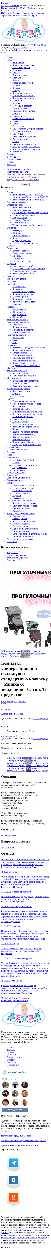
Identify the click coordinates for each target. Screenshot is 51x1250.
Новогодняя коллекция (23, 401)
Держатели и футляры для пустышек (30, 212)
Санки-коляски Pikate (22, 488)
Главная (10, 57)
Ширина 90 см (19, 317)
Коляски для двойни (22, 299)
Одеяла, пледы (19, 116)
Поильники (18, 258)
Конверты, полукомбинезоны (26, 444)
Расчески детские (20, 531)
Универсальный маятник (24, 360)
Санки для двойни (21, 493)
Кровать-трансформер (23, 363)
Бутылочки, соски (21, 67)
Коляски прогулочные (23, 294)
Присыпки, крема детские (25, 529)
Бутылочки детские (21, 207)
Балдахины (17, 324)
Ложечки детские (20, 251)
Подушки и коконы (21, 131)
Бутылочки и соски (21, 391)
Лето (14, 342)
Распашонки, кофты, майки (25, 426)
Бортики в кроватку (22, 327)
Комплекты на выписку (23, 98)
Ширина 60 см (19, 309)
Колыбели (17, 85)
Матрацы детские (20, 373)
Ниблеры (16, 256)
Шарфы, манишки (21, 439)
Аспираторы (18, 516)
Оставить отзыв (8, 835)
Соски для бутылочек (22, 220)
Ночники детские (20, 526)
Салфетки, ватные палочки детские (29, 534)
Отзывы (11, 162)
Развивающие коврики (23, 273)
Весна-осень (18, 337)
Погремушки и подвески (24, 271)
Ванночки (17, 70)
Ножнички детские (21, 523)
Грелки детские (19, 518)
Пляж (15, 123)
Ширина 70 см (19, 312)
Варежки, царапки (21, 409)
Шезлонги (17, 151)
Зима (14, 340)
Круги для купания (21, 240)
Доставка (11, 157)
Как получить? (40, 718)
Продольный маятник (23, 358)
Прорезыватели (19, 217)
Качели (15, 80)
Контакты (11, 164)
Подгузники (18, 126)
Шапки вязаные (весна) (23, 434)
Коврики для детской (22, 83)
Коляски (16, 88)
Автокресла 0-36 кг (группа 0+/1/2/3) (30, 197)
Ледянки (16, 495)
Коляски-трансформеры (23, 291)
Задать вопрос (8, 847)
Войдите (19, 50)
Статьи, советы (14, 159)
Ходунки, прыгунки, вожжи (26, 149)
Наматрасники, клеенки (24, 375)
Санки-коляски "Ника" (23, 485)
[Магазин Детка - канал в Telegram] (13, 1171)
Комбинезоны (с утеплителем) (27, 414)
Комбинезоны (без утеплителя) (27, 411)
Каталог (5, 3)
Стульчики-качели (21, 508)
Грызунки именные (21, 210)
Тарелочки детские (21, 261)
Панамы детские (20, 421)
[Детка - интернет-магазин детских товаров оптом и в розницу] (23, 42)
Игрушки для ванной (22, 266)
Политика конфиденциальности (16, 1136)
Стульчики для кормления (25, 144)
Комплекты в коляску (22, 93)
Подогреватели (19, 467)
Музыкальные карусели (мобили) (28, 268)
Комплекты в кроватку (23, 95)
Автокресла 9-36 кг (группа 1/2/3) (28, 200)
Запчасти (16, 304)
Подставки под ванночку (24, 243)
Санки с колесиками (22, 490)
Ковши (15, 238)
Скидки (10, 154)
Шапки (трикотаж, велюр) (25, 432)
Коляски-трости (20, 296)
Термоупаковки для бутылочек (27, 225)
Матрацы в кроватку (22, 106)
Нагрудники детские (22, 253)
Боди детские (18, 406)
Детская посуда (19, 75)
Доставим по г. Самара (12, 714)
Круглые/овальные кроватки (26, 365)
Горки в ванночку (21, 235)
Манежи (16, 103)
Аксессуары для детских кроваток (28, 347)
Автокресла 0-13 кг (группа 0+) (27, 194)
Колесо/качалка (19, 353)
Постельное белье (21, 332)
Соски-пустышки (20, 222)
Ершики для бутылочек (23, 215)
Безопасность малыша (23, 65)
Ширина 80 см (19, 314)
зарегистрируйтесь (37, 50)
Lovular (16, 462)
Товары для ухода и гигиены (26, 146)
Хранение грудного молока (25, 386)
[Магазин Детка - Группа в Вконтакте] (13, 1188)
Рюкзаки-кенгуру (20, 139)
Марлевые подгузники (23, 460)
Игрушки (17, 78)
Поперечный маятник (23, 355)
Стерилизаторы (19, 470)
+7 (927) (10, 5)
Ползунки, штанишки (23, 424)
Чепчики (16, 429)
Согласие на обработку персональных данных (23, 1140)
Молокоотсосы (19, 108)
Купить (4, 726)
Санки (15, 141)
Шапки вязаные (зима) (23, 437)
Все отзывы (6, 1000)
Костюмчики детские (22, 416)
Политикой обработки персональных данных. (23, 1237)
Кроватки (17, 100)
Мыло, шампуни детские (24, 521)
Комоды (16, 90)
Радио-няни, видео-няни (24, 136)
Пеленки (16, 121)
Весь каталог (7, 187)
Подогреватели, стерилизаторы (27, 129)
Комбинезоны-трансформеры (26, 404)
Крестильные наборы (22, 442)
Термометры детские (22, 536)
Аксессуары (18, 230)
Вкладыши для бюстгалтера (25, 381)
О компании (13, 1065)
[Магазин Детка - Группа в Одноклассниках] (13, 1205)
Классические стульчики (24, 503)
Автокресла (18, 62)
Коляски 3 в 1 (19, 286)
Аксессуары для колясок (24, 302)
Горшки (16, 72)
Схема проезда (8, 8)
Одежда (16, 113)
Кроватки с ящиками (22, 350)
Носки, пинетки (20, 419)
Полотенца (17, 134)
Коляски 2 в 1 (19, 289)
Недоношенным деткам (23, 111)
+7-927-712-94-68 (37, 45)
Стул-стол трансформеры (24, 506)
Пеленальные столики (23, 118)
